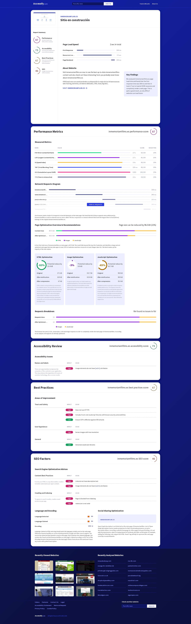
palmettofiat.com (134, 566)
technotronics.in (134, 590)
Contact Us (54, 602)
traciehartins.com (104, 590)
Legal (62, 602)
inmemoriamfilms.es (69, 16)
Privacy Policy (40, 608)
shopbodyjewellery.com (106, 580)
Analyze (108, 4)
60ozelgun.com (103, 595)
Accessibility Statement (43, 605)
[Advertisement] (109, 34)
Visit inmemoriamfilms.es (74, 88)
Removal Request (60, 605)
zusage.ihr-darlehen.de (106, 566)
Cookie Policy (51, 608)
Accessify (40, 3)
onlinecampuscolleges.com (137, 585)
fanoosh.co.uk (103, 576)
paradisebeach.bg (134, 576)
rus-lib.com (132, 561)
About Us (155, 4)
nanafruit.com (133, 580)
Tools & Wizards (145, 4)
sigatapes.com (133, 595)
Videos (37, 602)
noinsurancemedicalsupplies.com (140, 571)
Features (45, 602)
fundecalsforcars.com (105, 585)
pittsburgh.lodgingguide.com (108, 571)
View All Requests (95, 204)
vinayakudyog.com (104, 561)
